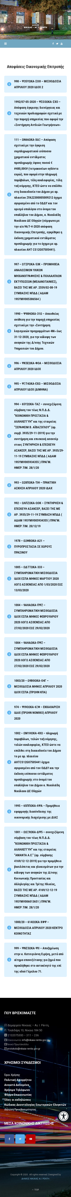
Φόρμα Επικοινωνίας (18, 1094)
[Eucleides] (64, 1116)
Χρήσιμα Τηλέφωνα (17, 1090)
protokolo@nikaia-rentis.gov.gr (23, 1048)
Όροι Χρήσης (12, 1075)
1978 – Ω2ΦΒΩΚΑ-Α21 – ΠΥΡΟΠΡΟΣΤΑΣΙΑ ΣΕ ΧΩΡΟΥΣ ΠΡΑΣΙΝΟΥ (33, 546)
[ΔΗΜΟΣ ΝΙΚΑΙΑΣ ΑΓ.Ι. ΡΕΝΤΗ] (35, 19)
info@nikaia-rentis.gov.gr (35, 1040)
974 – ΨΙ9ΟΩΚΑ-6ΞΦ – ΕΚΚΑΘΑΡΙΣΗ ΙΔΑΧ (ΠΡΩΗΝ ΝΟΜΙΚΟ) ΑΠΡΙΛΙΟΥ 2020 (37, 712)
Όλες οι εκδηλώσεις (17, 1099)
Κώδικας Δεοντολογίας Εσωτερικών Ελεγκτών (35, 1104)
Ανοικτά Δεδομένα (16, 1085)
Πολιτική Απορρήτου (18, 1080)
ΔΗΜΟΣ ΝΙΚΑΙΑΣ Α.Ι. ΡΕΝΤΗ (35, 1178)
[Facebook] (9, 1139)
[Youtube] (31, 1139)
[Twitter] (20, 1139)
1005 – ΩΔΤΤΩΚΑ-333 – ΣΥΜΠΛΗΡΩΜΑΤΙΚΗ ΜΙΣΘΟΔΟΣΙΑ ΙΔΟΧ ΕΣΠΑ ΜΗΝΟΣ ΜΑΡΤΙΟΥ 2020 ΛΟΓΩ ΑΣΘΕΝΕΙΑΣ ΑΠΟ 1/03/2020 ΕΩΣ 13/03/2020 (38, 578)
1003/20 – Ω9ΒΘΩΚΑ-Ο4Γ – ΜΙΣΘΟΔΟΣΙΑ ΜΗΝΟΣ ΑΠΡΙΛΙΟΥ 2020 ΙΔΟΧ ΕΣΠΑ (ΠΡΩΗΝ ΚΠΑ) (38, 686)
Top (36, 1189)
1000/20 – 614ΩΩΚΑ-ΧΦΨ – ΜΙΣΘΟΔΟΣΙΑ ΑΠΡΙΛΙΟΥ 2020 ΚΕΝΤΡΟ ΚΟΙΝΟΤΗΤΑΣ (38, 927)
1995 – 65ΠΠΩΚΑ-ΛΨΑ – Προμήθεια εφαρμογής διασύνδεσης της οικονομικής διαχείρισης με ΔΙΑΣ (37, 811)
